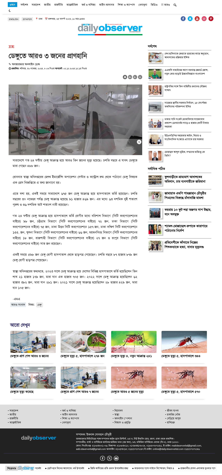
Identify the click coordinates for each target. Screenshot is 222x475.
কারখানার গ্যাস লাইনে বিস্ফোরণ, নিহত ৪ (144, 468)
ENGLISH (13, 19)
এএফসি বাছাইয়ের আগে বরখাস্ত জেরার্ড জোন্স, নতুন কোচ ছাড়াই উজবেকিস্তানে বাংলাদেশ (186, 71)
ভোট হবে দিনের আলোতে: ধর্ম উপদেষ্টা (55, 468)
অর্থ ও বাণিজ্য (88, 4)
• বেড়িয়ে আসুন (173, 418)
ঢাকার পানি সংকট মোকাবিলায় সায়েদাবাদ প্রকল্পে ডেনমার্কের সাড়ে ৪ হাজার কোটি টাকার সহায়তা (187, 122)
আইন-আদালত (106, 4)
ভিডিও (154, 4)
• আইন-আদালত (68, 414)
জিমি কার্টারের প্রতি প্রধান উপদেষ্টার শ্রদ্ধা (99, 468)
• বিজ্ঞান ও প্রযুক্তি (122, 422)
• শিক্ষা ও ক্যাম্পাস (69, 418)
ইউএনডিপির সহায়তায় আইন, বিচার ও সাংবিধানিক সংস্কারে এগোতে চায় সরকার (184, 137)
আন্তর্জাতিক (72, 4)
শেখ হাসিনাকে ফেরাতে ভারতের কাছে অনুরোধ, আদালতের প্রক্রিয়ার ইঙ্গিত (187, 55)
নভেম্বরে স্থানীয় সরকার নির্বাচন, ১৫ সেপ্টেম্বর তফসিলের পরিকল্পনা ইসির (186, 104)
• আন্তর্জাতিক (14, 422)
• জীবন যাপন (172, 410)
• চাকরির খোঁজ (172, 414)
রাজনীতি (58, 4)
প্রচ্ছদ (12, 4)
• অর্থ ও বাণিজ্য (68, 410)
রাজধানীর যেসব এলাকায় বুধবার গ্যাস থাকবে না (193, 468)
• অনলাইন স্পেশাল (122, 418)
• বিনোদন (118, 410)
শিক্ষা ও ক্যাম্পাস (126, 4)
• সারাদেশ (13, 410)
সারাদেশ (36, 4)
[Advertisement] (75, 147)
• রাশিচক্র (170, 422)
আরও (166, 4)
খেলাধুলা (142, 4)
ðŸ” (217, 468)
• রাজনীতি (13, 418)
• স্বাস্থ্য (116, 414)
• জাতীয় (12, 414)
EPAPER (27, 19)
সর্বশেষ (24, 4)
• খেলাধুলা (65, 422)
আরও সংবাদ (18, 305)
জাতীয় (47, 4)
